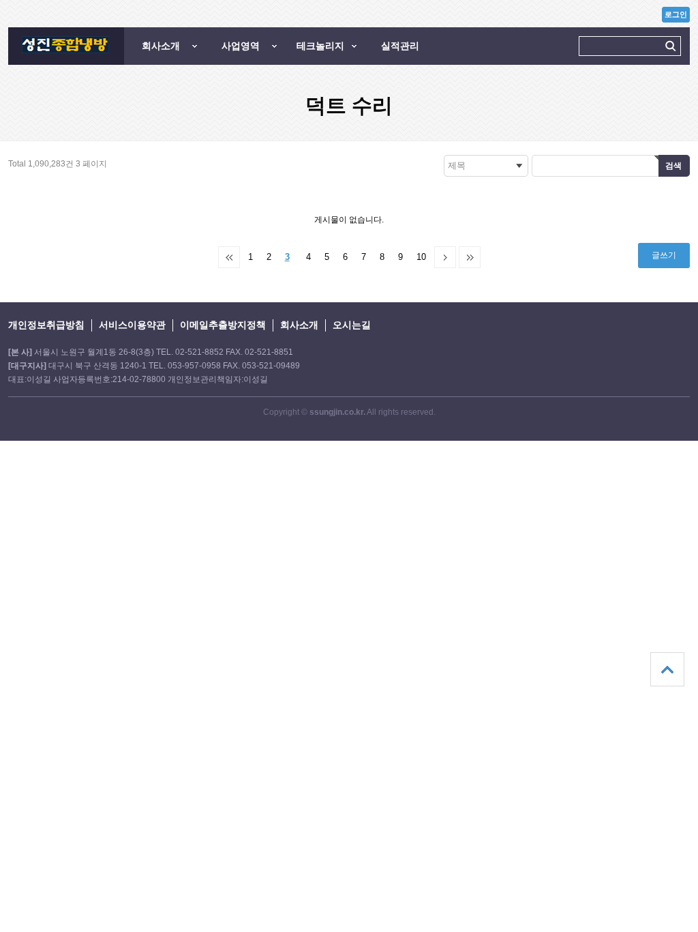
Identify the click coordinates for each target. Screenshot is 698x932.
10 (421, 257)
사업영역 (241, 45)
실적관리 (400, 45)
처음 (229, 257)
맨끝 (470, 257)
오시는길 (352, 324)
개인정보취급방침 (46, 324)
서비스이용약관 (132, 324)
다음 (445, 257)
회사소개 (161, 45)
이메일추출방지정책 (223, 324)
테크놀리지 (320, 45)
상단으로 (667, 669)
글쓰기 (664, 255)
